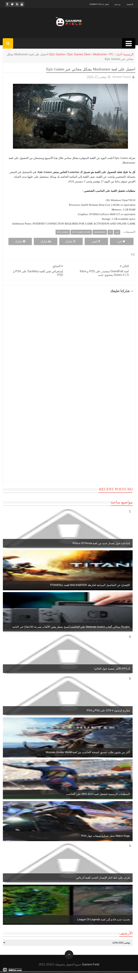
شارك (68, 241)
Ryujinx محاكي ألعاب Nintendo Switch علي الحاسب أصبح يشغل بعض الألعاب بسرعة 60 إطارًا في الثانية (71, 626)
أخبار (119, 54)
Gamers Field (90, 964)
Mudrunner (100, 54)
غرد (119, 241)
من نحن (117, 4)
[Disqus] (69, 339)
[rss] (17, 4)
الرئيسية (130, 4)
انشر (94, 241)
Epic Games (57, 54)
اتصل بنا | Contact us (99, 4)
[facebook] (7, 4)
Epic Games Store (79, 54)
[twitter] (12, 4)
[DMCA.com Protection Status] (12, 970)
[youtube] (21, 4)
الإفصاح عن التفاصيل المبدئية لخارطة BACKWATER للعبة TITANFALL (90, 585)
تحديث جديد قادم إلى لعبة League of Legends (103, 919)
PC (111, 54)
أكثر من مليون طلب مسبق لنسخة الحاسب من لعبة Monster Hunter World (88, 752)
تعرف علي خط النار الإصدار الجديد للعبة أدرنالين (103, 877)
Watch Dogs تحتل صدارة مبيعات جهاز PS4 (105, 835)
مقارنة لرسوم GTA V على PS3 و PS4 (108, 710)
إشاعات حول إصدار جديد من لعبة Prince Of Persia (101, 543)
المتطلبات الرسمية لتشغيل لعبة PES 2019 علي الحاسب (98, 794)
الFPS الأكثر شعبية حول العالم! (112, 668)
